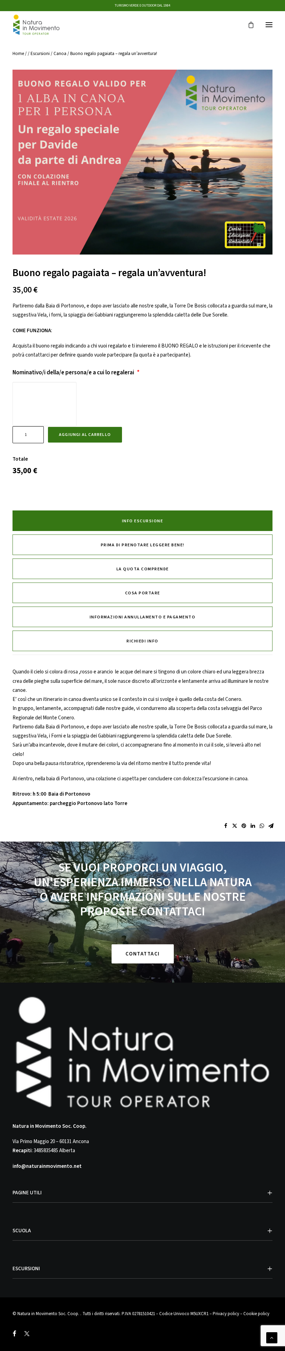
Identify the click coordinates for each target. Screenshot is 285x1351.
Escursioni (40, 53)
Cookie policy (256, 1314)
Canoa (60, 53)
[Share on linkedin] (253, 826)
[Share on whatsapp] (262, 826)
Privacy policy (226, 1314)
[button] (269, 24)
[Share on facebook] (225, 826)
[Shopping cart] (248, 25)
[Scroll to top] (271, 1337)
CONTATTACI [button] (142, 954)
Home (18, 53)
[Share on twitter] (234, 826)
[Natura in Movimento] (36, 24)
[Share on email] (271, 826)
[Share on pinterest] (243, 826)
